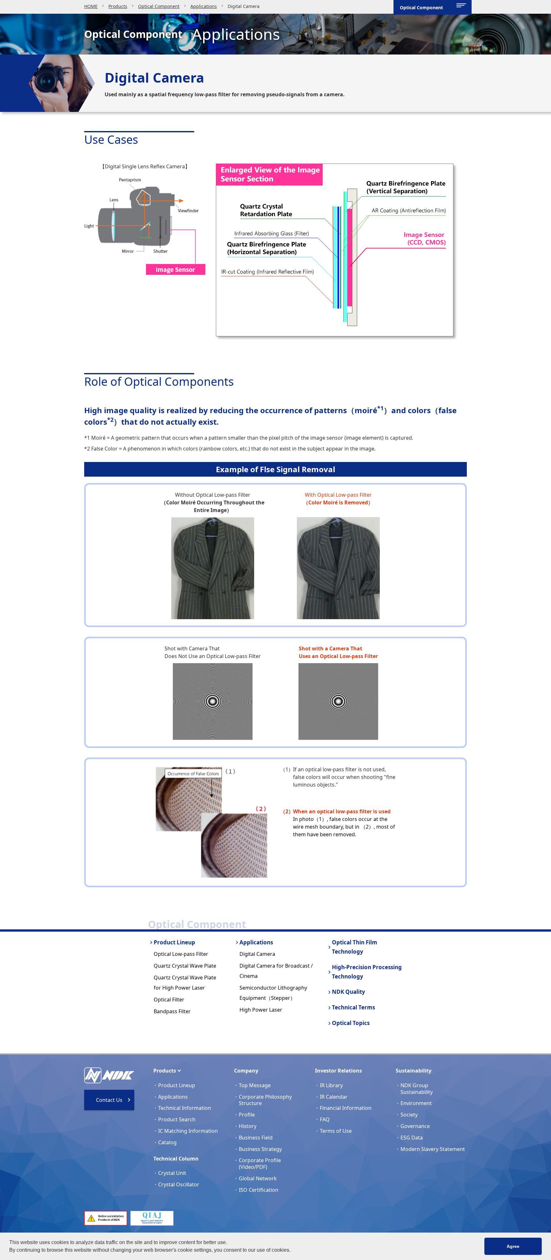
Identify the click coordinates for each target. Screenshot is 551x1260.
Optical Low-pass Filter (181, 953)
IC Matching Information (188, 1130)
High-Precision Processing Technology (367, 971)
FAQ (325, 1119)
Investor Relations (338, 1070)
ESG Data (411, 1137)
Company (246, 1070)
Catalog (167, 1142)
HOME (91, 6)
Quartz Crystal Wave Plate (185, 965)
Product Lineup (174, 942)
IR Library (331, 1085)
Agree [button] (513, 1246)
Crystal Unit (172, 1172)
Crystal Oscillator (178, 1184)
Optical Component (159, 6)
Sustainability (413, 1070)
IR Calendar (334, 1096)
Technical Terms (353, 1007)
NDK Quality (348, 991)
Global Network (258, 1178)
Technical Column (176, 1158)
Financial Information (345, 1107)
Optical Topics (351, 1023)
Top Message (255, 1085)
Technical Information (184, 1107)
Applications (203, 6)
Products (117, 6)
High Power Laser (260, 1009)
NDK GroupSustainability (416, 1088)
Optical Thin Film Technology (354, 947)
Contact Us (109, 1099)
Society (409, 1114)
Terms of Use (336, 1130)
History (247, 1126)
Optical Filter (169, 999)
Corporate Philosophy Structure (265, 1100)
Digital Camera (257, 953)
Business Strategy (260, 1149)
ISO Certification (258, 1189)
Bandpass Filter (172, 1011)
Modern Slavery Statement (432, 1149)
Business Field (256, 1137)
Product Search (176, 1119)
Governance (415, 1126)
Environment (416, 1103)
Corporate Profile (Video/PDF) (260, 1163)
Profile (247, 1114)
